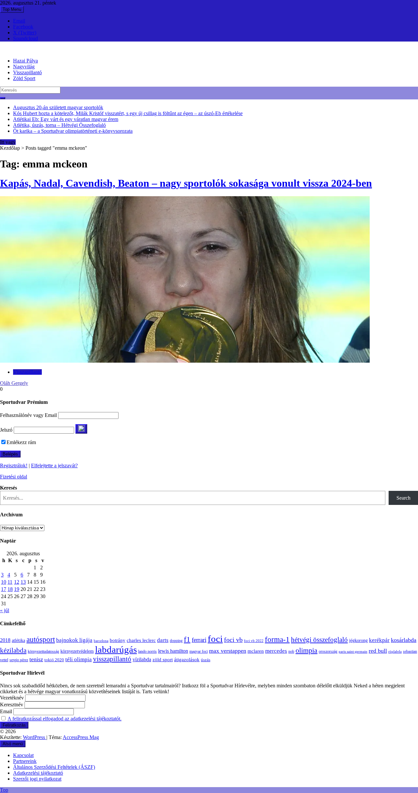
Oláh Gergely (14, 383)
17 (3, 589)
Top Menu (12, 9)
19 (16, 589)
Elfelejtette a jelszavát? (54, 465)
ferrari (199, 639)
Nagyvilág (24, 66)
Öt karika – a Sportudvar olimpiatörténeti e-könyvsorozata (73, 131)
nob (291, 651)
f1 (187, 639)
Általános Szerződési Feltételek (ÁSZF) (54, 767)
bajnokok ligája (74, 640)
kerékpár (379, 640)
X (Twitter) (24, 32)
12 (16, 582)
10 (3, 582)
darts (163, 640)
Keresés (8, 488)
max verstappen (227, 650)
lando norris (147, 651)
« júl (4, 610)
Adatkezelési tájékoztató (38, 773)
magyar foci (198, 651)
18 (10, 589)
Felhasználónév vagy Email (28, 415)
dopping (176, 641)
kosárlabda (403, 640)
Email (19, 21)
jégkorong (358, 640)
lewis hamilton (173, 651)
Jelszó (6, 430)
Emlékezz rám (21, 442)
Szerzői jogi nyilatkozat (37, 779)
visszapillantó (112, 659)
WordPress (34, 737)
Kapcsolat (23, 755)
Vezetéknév (12, 697)
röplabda (395, 651)
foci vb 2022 (254, 641)
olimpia (306, 650)
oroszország (328, 651)
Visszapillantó (27, 72)
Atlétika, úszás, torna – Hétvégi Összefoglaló (59, 125)
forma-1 (277, 639)
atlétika (18, 640)
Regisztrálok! (13, 465)
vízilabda (142, 659)
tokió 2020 (54, 660)
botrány (117, 640)
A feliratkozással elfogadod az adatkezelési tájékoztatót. (64, 718)
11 (10, 582)
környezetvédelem (77, 651)
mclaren (256, 651)
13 (23, 582)
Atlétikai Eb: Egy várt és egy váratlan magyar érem (65, 119)
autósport (40, 639)
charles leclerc (141, 640)
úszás (205, 659)
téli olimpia (78, 659)
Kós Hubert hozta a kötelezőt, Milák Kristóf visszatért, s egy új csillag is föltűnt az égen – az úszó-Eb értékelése (128, 113)
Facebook (23, 26)
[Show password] (81, 429)
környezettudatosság (43, 651)
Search (403, 498)
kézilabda (13, 650)
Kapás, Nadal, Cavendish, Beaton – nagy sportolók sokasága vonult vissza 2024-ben (186, 183)
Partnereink (25, 761)
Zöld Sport (24, 78)
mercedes (276, 651)
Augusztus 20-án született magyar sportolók (58, 107)
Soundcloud (25, 38)
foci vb (233, 639)
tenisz (36, 659)
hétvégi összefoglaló (319, 639)
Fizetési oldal (13, 476)
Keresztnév (11, 704)
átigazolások (187, 659)
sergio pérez (18, 660)
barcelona (101, 641)
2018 (5, 640)
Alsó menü (13, 743)
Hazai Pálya (25, 60)
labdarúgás (116, 649)
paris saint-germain (353, 651)
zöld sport (163, 659)
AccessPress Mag (81, 737)
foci (215, 638)
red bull (378, 650)
